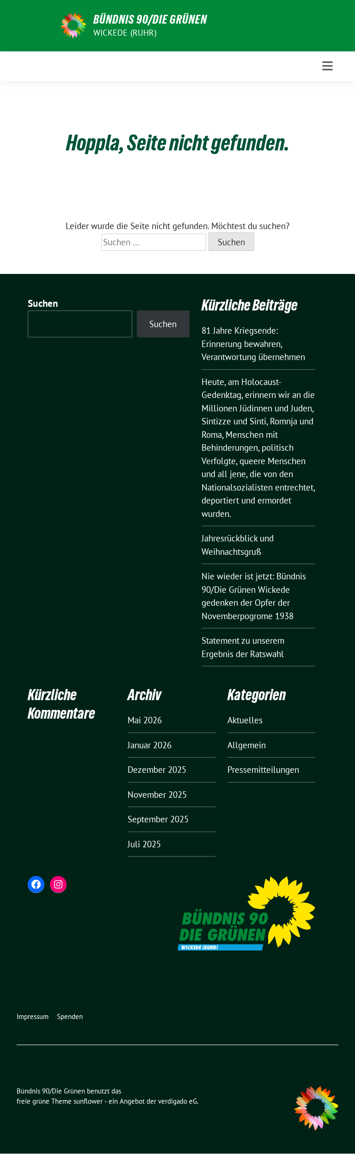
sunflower (88, 1101)
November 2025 (157, 794)
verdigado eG (177, 1101)
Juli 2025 (144, 844)
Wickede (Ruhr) (125, 32)
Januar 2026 (149, 745)
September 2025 (158, 819)
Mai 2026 (145, 720)
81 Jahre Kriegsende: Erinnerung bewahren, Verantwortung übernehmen (253, 343)
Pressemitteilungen (263, 769)
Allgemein (246, 745)
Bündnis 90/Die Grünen (150, 19)
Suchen (43, 303)
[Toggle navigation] (327, 66)
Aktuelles (245, 720)
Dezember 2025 (157, 769)
